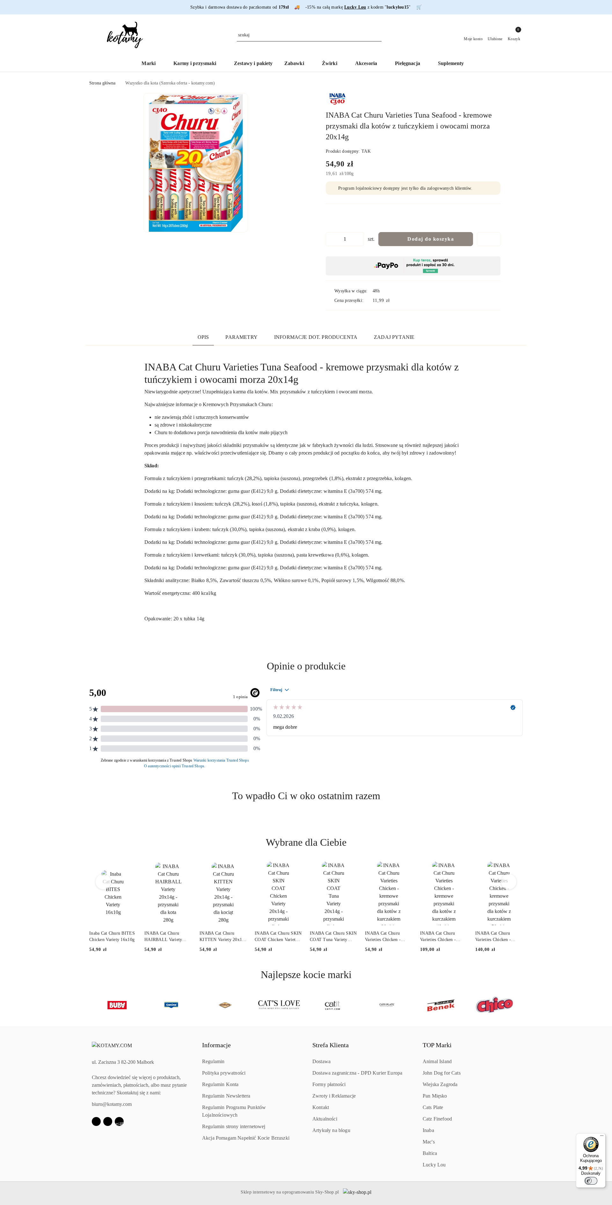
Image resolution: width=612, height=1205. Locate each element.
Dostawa (321, 1061)
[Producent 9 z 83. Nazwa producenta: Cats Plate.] (333, 1005)
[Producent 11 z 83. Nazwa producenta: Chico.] (441, 1005)
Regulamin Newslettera (226, 1096)
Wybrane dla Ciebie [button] (306, 842)
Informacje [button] (216, 1044)
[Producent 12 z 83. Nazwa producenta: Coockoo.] (495, 1005)
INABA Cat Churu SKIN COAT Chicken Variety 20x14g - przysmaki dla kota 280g (278, 937)
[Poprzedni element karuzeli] (92, 1005)
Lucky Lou (434, 1164)
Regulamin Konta (220, 1084)
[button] (195, 162)
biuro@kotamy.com (112, 1104)
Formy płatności (329, 1084)
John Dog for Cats (442, 1073)
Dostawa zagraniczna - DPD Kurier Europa (357, 1073)
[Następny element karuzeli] (520, 1005)
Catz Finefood (437, 1118)
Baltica (430, 1153)
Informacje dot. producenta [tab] (315, 337)
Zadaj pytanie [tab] (394, 337)
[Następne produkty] (509, 882)
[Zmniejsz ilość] (331, 239)
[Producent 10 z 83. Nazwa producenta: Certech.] (387, 1005)
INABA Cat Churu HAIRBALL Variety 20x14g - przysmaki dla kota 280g (166, 937)
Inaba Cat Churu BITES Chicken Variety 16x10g (112, 936)
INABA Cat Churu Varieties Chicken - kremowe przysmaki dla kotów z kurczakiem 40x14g (442, 937)
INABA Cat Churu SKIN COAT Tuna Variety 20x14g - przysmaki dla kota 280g (333, 937)
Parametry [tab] (241, 337)
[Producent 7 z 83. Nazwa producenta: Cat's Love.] (225, 1005)
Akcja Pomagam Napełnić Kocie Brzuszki (245, 1138)
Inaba (428, 1130)
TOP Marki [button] (437, 1044)
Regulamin (213, 1061)
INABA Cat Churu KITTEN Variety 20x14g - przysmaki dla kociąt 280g (223, 937)
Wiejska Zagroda (440, 1084)
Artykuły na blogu (331, 1130)
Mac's (429, 1141)
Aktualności (324, 1118)
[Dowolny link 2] (119, 1121)
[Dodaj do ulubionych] (488, 239)
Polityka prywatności (223, 1073)
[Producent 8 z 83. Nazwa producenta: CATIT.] (279, 1005)
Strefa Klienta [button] (330, 1044)
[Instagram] (107, 1121)
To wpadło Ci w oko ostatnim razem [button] (306, 795)
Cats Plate (433, 1107)
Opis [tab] (203, 337)
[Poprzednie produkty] (103, 882)
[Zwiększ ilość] (359, 239)
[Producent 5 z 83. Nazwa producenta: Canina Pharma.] (117, 1005)
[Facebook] (96, 1121)
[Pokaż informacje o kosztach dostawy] (394, 300)
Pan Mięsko (435, 1096)
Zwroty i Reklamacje (334, 1096)
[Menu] (602, 1137)
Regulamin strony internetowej (234, 1126)
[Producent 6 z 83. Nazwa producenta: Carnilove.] (171, 1005)
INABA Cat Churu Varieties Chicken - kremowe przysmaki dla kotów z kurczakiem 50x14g (497, 937)
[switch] (591, 1181)
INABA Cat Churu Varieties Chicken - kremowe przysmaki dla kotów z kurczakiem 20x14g (387, 937)
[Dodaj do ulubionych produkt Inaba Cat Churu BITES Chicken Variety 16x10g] (129, 869)
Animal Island (437, 1061)
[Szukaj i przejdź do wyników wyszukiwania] (378, 35)
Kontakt (320, 1107)
